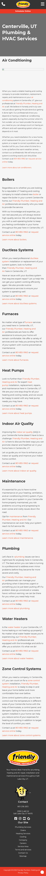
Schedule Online (23, 11)
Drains (23, 830)
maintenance (15, 516)
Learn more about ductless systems (19, 303)
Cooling (23, 837)
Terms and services (23, 850)
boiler (36, 194)
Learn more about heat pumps (17, 413)
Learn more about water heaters (17, 658)
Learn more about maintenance (17, 538)
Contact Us (23, 853)
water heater (14, 627)
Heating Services (23, 834)
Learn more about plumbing (16, 608)
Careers (23, 843)
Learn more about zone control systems (21, 735)
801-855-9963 (20, 159)
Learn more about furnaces (15, 360)
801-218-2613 (23, 807)
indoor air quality (24, 432)
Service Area (23, 846)
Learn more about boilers (14, 239)
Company (23, 840)
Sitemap (23, 856)
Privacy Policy (23, 873)
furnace (28, 322)
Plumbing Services (23, 827)
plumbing (19, 557)
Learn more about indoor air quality (19, 471)
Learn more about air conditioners (16, 168)
